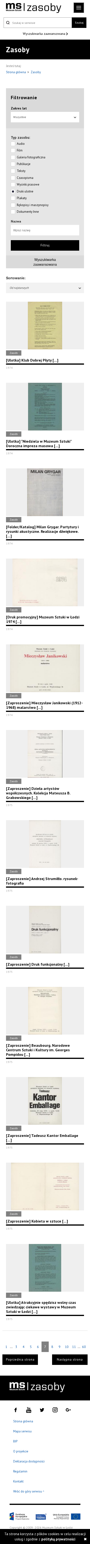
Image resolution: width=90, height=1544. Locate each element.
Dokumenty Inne (28, 212)
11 (74, 1347)
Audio (21, 144)
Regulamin (20, 1471)
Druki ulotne (25, 191)
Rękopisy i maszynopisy (32, 205)
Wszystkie (19, 117)
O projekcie (20, 1451)
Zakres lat (19, 108)
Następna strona (70, 1359)
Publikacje (23, 164)
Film (20, 150)
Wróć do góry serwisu (28, 1491)
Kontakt (18, 1481)
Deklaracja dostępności (29, 1461)
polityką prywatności (58, 1539)
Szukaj (79, 22)
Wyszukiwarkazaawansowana (45, 262)
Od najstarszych (19, 288)
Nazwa (16, 221)
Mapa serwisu (22, 1431)
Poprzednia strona (20, 1359)
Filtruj (45, 245)
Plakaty (22, 198)
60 (84, 1347)
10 (67, 1347)
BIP (15, 1441)
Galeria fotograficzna (31, 157)
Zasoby (36, 72)
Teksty (21, 171)
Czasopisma (25, 178)
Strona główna (16, 72)
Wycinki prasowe (28, 184)
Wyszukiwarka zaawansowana (44, 33)
